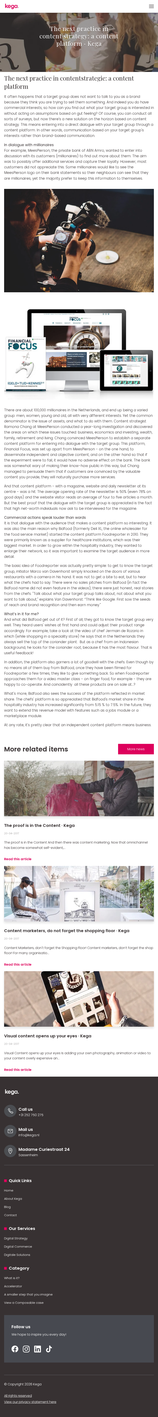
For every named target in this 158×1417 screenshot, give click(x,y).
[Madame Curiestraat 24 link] (10, 1156)
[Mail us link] (10, 1136)
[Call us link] (10, 1116)
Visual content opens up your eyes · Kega (47, 1036)
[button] (151, 6)
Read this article (17, 859)
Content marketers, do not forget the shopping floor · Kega (66, 931)
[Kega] (14, 6)
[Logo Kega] (14, 1094)
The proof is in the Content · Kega (39, 825)
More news (136, 749)
